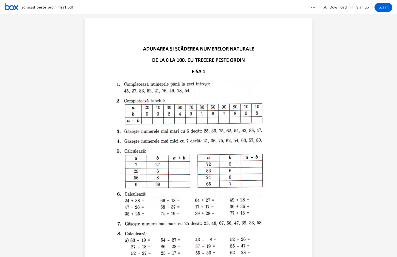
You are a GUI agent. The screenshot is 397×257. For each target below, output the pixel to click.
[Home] (11, 7)
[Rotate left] (215, 245)
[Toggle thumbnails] (173, 245)
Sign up (362, 7)
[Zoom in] (206, 245)
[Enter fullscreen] (224, 245)
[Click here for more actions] (313, 7)
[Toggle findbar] (181, 245)
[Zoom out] (190, 245)
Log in (383, 7)
